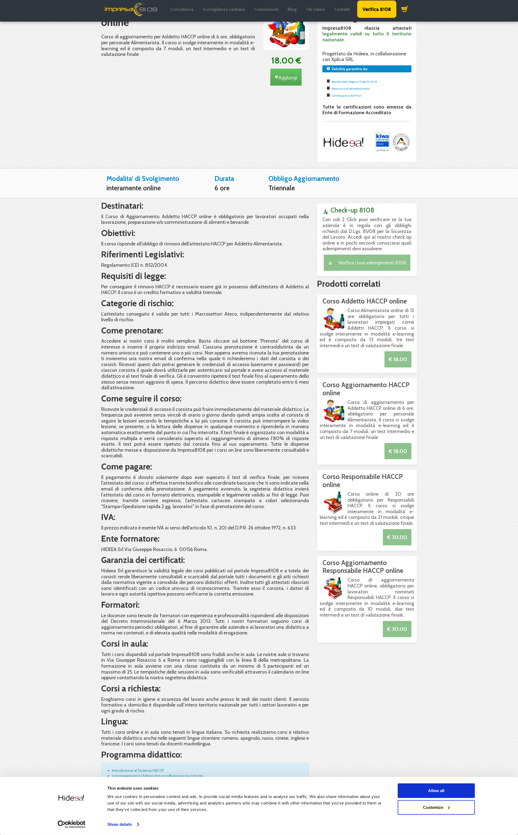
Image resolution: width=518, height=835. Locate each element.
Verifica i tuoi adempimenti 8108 (372, 262)
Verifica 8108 (377, 9)
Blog (292, 9)
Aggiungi (287, 77)
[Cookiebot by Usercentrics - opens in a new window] (71, 824)
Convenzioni (266, 9)
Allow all (436, 790)
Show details (119, 824)
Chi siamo (315, 9)
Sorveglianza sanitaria (224, 9)
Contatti (342, 9)
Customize (433, 807)
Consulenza (182, 9)
